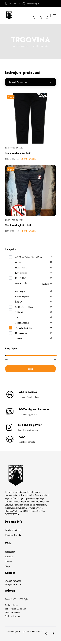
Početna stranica (20, 46)
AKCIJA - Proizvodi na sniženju (28, 257)
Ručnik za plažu (22, 296)
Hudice (18, 262)
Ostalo (18, 283)
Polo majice (20, 291)
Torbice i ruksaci (22, 323)
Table (17, 317)
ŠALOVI (19, 302)
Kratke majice (21, 273)
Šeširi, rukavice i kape (24, 307)
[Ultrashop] (15, 475)
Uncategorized (21, 333)
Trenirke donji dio (23, 328)
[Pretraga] (41, 17)
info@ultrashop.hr (33, 3)
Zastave (18, 338)
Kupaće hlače (21, 278)
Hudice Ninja (20, 267)
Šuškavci (19, 312)
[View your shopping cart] (48, 15)
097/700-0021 (14, 3)
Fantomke (46, 284)
